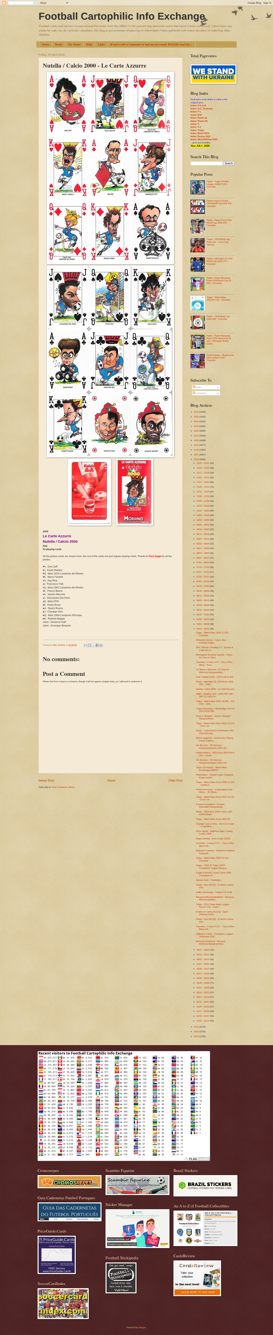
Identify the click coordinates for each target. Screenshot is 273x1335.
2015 (196, 1027)
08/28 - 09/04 (203, 543)
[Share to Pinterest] (101, 645)
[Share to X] (93, 645)
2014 (196, 1031)
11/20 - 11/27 (203, 487)
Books (58, 44)
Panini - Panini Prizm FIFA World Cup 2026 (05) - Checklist (219, 223)
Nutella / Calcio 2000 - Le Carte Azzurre (215, 689)
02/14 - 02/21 (203, 992)
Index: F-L (195, 111)
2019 (196, 445)
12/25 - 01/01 (203, 463)
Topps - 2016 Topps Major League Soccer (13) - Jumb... (212, 905)
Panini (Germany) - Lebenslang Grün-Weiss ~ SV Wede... (214, 790)
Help (89, 44)
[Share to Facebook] (97, 645)
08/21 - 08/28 (203, 548)
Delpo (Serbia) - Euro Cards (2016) (213, 838)
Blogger (142, 1327)
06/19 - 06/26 (203, 591)
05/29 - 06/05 (203, 605)
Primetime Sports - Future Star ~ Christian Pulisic (211, 641)
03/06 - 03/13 (203, 978)
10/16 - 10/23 (203, 510)
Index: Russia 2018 (200, 136)
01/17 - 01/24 (203, 1011)
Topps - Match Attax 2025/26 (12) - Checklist (218, 298)
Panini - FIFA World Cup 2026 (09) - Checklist (218, 317)
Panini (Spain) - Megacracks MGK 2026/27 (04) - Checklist (220, 358)
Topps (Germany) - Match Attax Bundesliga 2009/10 (211, 768)
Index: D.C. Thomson (201, 108)
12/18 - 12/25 (203, 468)
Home (45, 44)
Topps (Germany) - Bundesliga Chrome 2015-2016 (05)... (215, 709)
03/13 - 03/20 (203, 973)
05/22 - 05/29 (203, 610)
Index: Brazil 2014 (199, 133)
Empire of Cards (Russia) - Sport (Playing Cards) (212, 913)
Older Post (175, 780)
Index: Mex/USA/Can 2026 (203, 139)
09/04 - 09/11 (203, 539)
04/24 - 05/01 (203, 629)
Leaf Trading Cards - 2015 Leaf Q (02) (214, 677)
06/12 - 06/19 (203, 596)
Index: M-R (196, 115)
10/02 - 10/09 (203, 520)
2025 (196, 416)
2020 (196, 440)
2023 (196, 426)
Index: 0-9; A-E (198, 105)
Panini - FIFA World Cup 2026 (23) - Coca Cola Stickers (218, 242)
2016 (196, 459)
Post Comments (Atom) (63, 787)
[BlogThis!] (90, 645)
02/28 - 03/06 (203, 983)
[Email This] (86, 645)
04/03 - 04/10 (203, 959)
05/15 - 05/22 (203, 614)
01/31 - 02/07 (203, 1002)
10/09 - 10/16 (203, 515)
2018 (196, 450)
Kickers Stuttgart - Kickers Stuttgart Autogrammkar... (213, 717)
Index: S (194, 124)
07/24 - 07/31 (203, 567)
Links (101, 44)
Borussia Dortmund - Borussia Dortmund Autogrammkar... (210, 942)
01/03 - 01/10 (203, 1021)
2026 (196, 412)
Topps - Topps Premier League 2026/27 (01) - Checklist (218, 184)
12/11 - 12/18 (203, 473)
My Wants (74, 44)
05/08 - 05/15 (203, 619)
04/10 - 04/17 (203, 954)
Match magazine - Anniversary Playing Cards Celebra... (214, 739)
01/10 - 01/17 (203, 1016)
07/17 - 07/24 (203, 572)
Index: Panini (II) (199, 121)
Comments (200, 393)
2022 (196, 431)
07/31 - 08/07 (203, 562)
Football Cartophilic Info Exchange (122, 16)
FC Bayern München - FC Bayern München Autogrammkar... (212, 670)
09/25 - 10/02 (203, 525)
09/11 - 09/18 (203, 534)
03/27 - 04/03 (203, 964)
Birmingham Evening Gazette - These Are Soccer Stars (214, 656)
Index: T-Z (195, 127)
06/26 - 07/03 (203, 586)
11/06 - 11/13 (203, 496)
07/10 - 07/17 (203, 577)
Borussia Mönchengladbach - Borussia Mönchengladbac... (215, 898)
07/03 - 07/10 (203, 581)
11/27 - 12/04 (203, 482)
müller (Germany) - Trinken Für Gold (214, 892)
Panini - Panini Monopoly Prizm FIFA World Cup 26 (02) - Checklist (219, 281)
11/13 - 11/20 (203, 491)
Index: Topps (197, 130)
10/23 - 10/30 (203, 506)
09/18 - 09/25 (203, 529)
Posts (198, 387)
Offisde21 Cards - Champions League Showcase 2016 (214, 935)
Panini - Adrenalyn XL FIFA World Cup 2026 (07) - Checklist (219, 261)
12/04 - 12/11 (203, 477)
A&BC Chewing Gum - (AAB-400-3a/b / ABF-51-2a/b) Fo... (215, 695)
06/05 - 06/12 (203, 600)
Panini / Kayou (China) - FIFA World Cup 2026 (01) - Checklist (220, 203)
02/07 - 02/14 (203, 997)
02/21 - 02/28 (203, 987)
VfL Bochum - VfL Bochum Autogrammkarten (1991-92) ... (212, 746)
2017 (196, 454)
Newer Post (46, 780)
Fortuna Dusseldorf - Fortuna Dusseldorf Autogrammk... (210, 805)
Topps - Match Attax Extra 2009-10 (213, 819)
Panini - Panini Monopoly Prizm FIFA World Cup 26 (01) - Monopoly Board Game (219, 340)
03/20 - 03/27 (203, 969)
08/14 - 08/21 (203, 553)
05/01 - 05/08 (203, 624)
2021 (196, 435)
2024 (196, 421)
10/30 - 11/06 (203, 501)
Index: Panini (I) (198, 118)
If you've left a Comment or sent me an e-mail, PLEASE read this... (151, 44)
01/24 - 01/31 (203, 1006)
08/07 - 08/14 (203, 558)
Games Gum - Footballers (208, 880)
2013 (196, 1036)
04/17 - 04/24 (203, 950)
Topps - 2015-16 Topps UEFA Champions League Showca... (212, 866)
